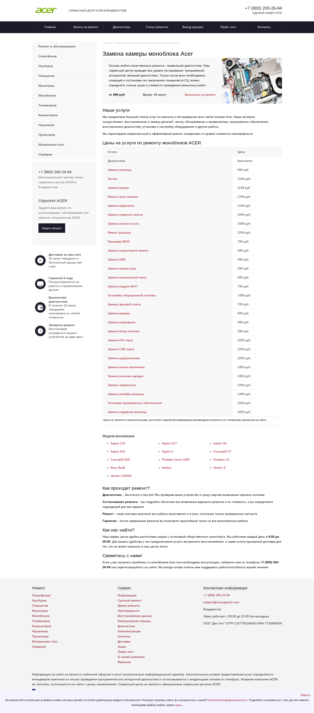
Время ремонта (129, 605)
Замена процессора (122, 268)
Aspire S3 (219, 443)
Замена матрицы (120, 169)
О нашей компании (131, 657)
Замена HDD (117, 259)
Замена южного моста (123, 223)
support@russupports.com (221, 602)
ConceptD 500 (120, 459)
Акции (122, 646)
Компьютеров (47, 115)
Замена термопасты (122, 385)
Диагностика (121, 27)
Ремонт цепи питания (123, 196)
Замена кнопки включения (126, 367)
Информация (127, 595)
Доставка (124, 641)
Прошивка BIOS (119, 241)
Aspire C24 (117, 443)
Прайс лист (228, 27)
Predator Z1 (221, 459)
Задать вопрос (52, 228)
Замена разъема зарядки (125, 376)
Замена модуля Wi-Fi (123, 286)
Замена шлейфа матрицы (126, 394)
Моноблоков (47, 95)
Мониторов (46, 85)
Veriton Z (219, 467)
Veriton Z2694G (121, 475)
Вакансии (124, 662)
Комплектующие (129, 631)
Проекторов (46, 134)
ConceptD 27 (222, 451)
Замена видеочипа (121, 205)
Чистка (112, 178)
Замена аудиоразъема (124, 358)
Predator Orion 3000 (176, 459)
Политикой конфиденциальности (227, 700)
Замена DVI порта (120, 340)
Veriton (166, 467)
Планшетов (46, 76)
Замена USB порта (121, 349)
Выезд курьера (192, 27)
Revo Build (117, 467)
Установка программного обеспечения (135, 403)
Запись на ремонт (85, 27)
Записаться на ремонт (200, 94)
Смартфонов (47, 56)
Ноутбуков (45, 66)
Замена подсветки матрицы (127, 412)
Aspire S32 (117, 451)
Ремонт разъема (119, 232)
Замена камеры (119, 313)
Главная (50, 27)
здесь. (179, 705)
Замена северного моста (125, 214)
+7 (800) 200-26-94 (263, 8)
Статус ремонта (157, 27)
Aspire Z (167, 451)
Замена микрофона (121, 322)
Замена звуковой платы (124, 304)
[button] (306, 695)
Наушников (46, 125)
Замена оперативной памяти (128, 250)
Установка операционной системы (132, 295)
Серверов (45, 154)
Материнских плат (51, 144)
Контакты (264, 27)
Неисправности (128, 610)
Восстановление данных (135, 616)
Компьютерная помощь (134, 621)
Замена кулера (118, 187)
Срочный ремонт (129, 600)
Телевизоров (47, 105)
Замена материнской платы (127, 277)
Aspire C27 (169, 443)
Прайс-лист (126, 651)
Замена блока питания (123, 331)
